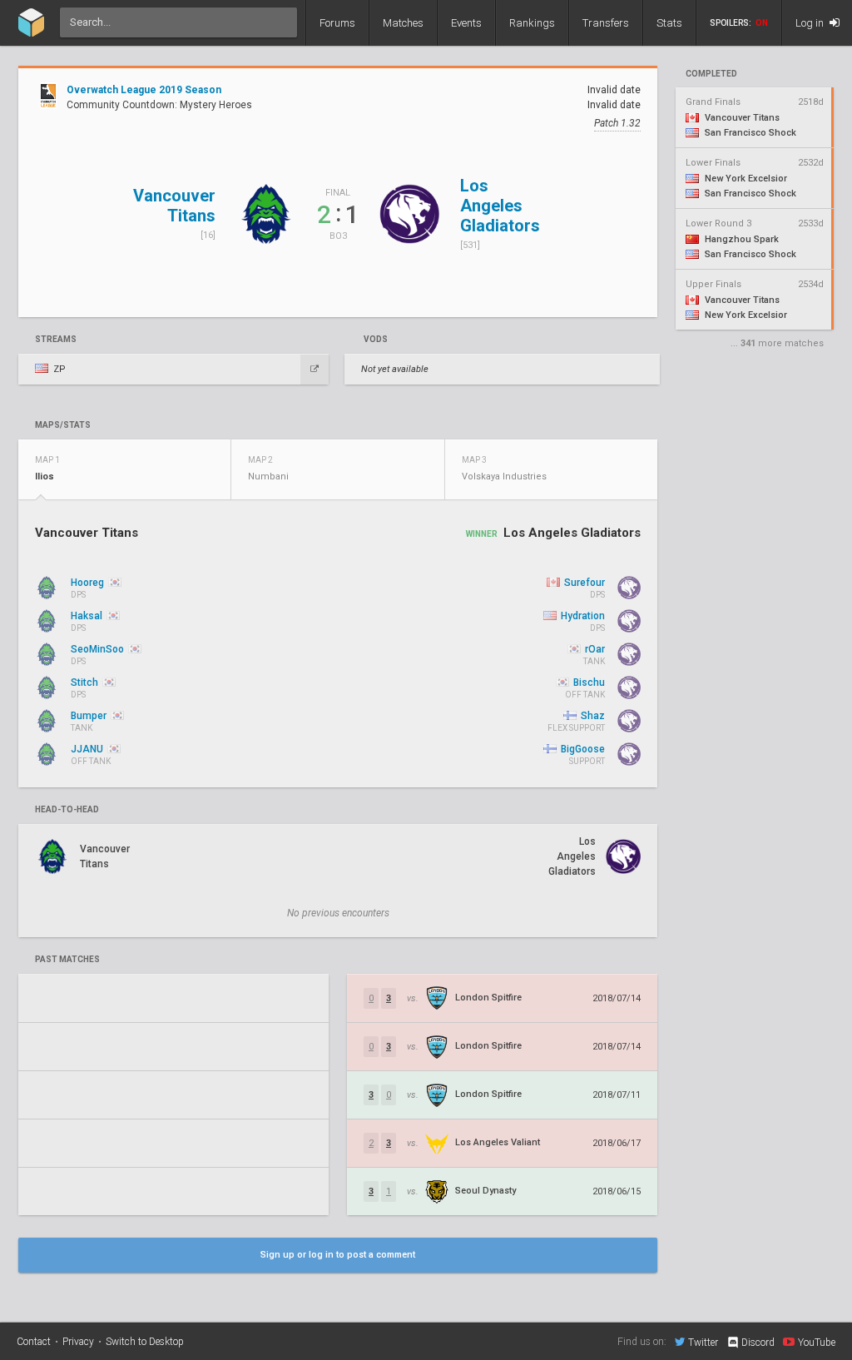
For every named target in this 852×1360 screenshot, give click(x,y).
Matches (403, 23)
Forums (337, 23)
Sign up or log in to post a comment (337, 1254)
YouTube (816, 1342)
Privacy (78, 1342)
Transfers (605, 23)
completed (711, 74)
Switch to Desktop (145, 1342)
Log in (810, 23)
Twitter (703, 1342)
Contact (34, 1342)
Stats (669, 23)
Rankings (532, 23)
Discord (758, 1342)
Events (466, 23)
